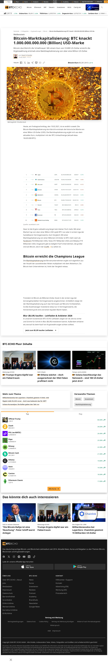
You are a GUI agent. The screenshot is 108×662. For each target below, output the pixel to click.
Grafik (47, 247)
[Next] (7, 658)
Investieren (61, 7)
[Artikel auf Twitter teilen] (25, 62)
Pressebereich (61, 593)
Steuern (51, 7)
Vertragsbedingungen (15, 622)
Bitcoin (29, 7)
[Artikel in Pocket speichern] (36, 62)
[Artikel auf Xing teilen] (32, 62)
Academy (32, 596)
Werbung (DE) (61, 590)
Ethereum (37, 7)
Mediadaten (7, 586)
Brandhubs (33, 600)
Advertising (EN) (62, 586)
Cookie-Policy (43, 622)
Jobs (4, 583)
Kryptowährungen (36, 31)
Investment (89, 399)
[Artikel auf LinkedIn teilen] (28, 62)
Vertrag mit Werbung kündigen (63, 622)
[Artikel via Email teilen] (40, 62)
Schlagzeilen (25, 31)
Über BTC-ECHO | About (12, 580)
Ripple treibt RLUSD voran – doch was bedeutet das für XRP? (25, 401)
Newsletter (33, 603)
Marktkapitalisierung (34, 260)
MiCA (69, 7)
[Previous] (2, 658)
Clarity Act (77, 7)
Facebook (27, 241)
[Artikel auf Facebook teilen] (21, 62)
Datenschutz (8, 593)
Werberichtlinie (9, 607)
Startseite (16, 31)
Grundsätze (7, 600)
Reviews (32, 590)
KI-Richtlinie (7, 613)
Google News (34, 607)
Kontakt (59, 583)
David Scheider (27, 55)
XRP (45, 7)
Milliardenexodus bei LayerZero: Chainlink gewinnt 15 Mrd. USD (26, 398)
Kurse (31, 583)
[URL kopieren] (44, 62)
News (31, 580)
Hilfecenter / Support (64, 580)
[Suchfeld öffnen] (102, 7)
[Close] (10, 659)
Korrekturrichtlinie (10, 610)
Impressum (7, 590)
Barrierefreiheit (9, 596)
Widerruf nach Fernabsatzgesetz (88, 622)
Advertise (99, 2)
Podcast (32, 593)
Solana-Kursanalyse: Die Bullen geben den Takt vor (21, 404)
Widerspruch (54, 625)
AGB (49, 631)
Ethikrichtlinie (8, 603)
